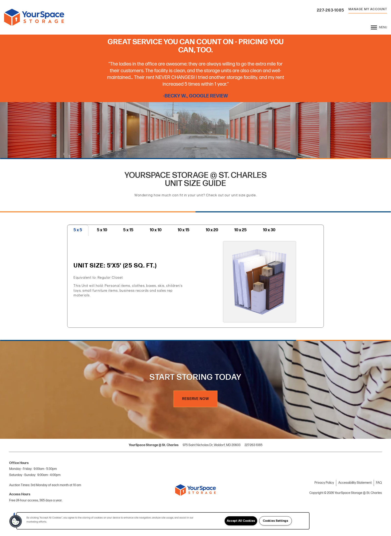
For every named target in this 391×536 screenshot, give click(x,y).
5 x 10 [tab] (102, 230)
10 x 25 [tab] (240, 230)
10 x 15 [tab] (183, 230)
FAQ (379, 483)
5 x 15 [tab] (128, 230)
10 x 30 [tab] (269, 230)
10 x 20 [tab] (212, 230)
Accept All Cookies (241, 521)
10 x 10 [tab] (155, 230)
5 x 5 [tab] (78, 230)
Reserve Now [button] (195, 399)
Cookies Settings (275, 521)
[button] (385, 40)
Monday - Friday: (20, 469)
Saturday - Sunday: (22, 475)
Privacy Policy (324, 483)
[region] (163, 520)
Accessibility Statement (355, 483)
